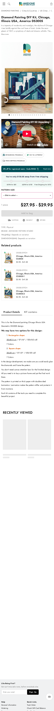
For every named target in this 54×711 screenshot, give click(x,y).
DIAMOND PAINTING (10, 10)
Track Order (31, 705)
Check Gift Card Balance (36, 708)
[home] (27, 4)
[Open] (50, 195)
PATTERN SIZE (8, 190)
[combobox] (24, 195)
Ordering (4, 708)
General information (8, 705)
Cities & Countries (29, 10)
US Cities (44, 10)
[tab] (11, 312)
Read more (47, 169)
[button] (12, 155)
